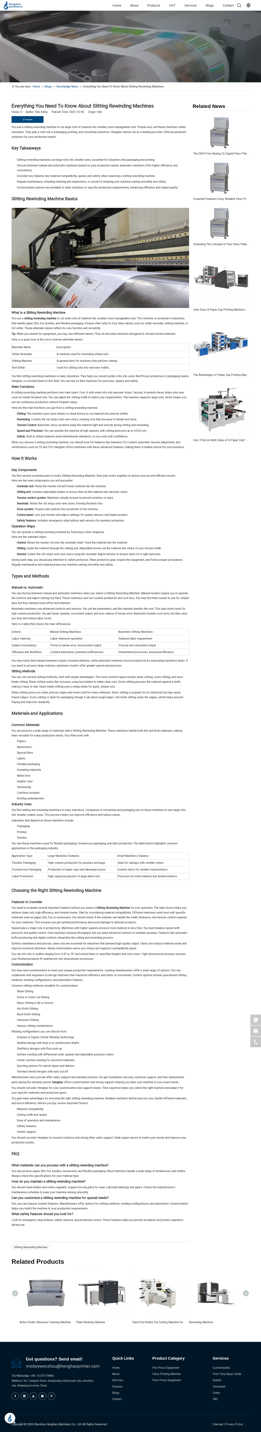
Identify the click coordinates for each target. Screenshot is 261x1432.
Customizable (221, 1367)
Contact (228, 5)
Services (190, 5)
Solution (117, 1386)
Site (99, 112)
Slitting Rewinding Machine (30, 1247)
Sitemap (218, 1424)
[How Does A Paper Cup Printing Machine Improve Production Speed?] (221, 278)
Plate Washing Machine (90, 1322)
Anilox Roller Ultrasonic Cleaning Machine (45, 1322)
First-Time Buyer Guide (227, 1374)
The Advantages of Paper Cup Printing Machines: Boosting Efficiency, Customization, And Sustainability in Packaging (221, 375)
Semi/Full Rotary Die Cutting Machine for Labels (158, 1322)
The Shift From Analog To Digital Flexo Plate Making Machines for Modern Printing (221, 153)
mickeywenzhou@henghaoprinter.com (63, 1366)
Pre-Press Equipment (165, 1367)
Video (216, 1392)
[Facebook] (15, 1396)
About (134, 5)
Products (153, 5)
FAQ (215, 1399)
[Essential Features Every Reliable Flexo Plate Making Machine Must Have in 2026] (221, 177)
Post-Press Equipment (166, 1380)
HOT (172, 5)
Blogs (210, 5)
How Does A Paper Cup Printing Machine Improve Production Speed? (221, 309)
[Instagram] (42, 1396)
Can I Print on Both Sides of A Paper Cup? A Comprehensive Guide (221, 440)
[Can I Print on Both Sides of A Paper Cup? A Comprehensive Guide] (221, 408)
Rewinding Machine (201, 1322)
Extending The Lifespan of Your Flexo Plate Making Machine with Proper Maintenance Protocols (221, 244)
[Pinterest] (51, 1396)
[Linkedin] (24, 1396)
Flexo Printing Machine (166, 1374)
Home (117, 5)
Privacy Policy (234, 1424)
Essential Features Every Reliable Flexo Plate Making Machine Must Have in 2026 (221, 199)
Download (219, 1386)
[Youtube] (33, 1396)
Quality (217, 1380)
